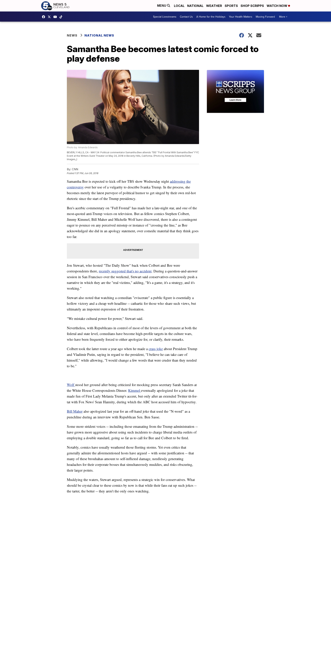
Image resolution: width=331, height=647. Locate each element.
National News (99, 35)
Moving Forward (265, 17)
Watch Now (277, 6)
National (195, 6)
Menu (162, 5)
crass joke (156, 348)
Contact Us (186, 17)
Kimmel (134, 390)
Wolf (71, 384)
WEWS (50, 16)
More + (283, 17)
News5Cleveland (44, 16)
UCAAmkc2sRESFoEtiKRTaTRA (56, 16)
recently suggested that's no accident (125, 271)
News (72, 35)
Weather (214, 6)
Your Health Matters (240, 17)
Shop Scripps (252, 6)
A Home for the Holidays (210, 17)
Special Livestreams (164, 17)
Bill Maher (75, 411)
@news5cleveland (62, 16)
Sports (231, 6)
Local (179, 6)
